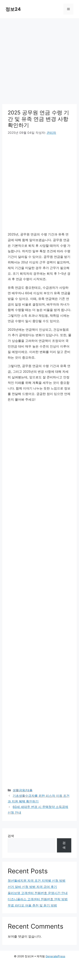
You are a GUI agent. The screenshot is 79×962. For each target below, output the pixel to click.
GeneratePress (55, 956)
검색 (11, 836)
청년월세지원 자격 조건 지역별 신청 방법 (36, 880)
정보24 (13, 9)
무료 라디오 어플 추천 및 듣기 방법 (32, 905)
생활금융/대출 (23, 790)
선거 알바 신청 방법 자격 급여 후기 (32, 887)
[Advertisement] (39, 63)
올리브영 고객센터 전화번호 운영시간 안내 (38, 893)
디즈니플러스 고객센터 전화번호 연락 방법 (38, 899)
